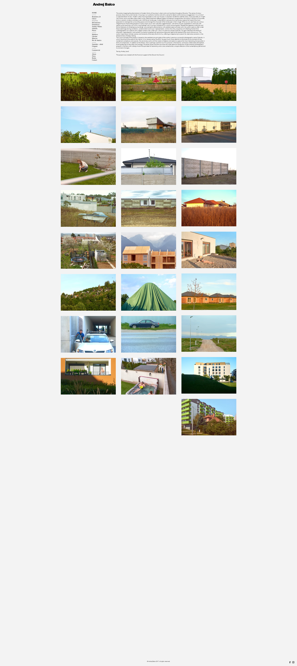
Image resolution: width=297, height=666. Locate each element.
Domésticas (95, 24)
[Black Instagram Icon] (293, 662)
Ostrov (94, 19)
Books (94, 58)
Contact (94, 60)
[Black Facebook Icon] (290, 662)
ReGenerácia (96, 23)
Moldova (95, 34)
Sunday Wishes (97, 26)
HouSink (95, 21)
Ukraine (94, 36)
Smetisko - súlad (97, 44)
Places (94, 30)
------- (94, 15)
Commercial (96, 50)
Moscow (94, 38)
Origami (94, 46)
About (94, 54)
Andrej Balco (104, 4)
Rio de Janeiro (96, 40)
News (94, 56)
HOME (94, 13)
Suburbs (94, 28)
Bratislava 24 (96, 17)
